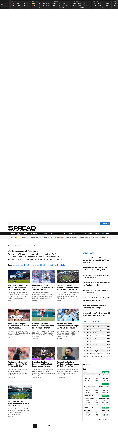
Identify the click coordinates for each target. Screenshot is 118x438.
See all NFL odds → (104, 419)
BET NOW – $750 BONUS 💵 (100, 237)
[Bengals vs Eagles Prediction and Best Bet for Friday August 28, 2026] (43, 353)
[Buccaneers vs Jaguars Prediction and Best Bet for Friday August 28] (19, 315)
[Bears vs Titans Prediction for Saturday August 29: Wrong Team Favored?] (19, 276)
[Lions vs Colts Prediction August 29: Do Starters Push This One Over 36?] (43, 276)
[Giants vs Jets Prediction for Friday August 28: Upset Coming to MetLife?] (19, 353)
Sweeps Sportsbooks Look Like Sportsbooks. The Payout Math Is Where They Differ (95, 260)
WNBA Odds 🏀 (59, 237)
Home (10, 246)
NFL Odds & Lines (31, 265)
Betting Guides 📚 (85, 237)
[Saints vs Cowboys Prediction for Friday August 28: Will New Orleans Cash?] (68, 276)
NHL (107, 357)
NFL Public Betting (48, 265)
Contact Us (105, 223)
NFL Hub (19, 265)
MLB (103, 357)
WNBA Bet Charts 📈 (71, 237)
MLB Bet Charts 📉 (36, 237)
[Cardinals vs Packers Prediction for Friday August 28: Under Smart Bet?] (68, 353)
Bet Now (105, 372)
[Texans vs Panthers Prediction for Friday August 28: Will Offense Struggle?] (68, 315)
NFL (88, 357)
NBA (92, 357)
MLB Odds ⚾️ (24, 237)
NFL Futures (62, 265)
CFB (96, 357)
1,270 (48, 425)
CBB (99, 357)
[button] (113, 233)
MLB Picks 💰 (14, 237)
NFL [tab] (84, 368)
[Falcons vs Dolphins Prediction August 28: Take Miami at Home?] (20, 392)
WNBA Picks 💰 (48, 237)
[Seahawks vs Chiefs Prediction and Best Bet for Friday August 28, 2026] (43, 315)
